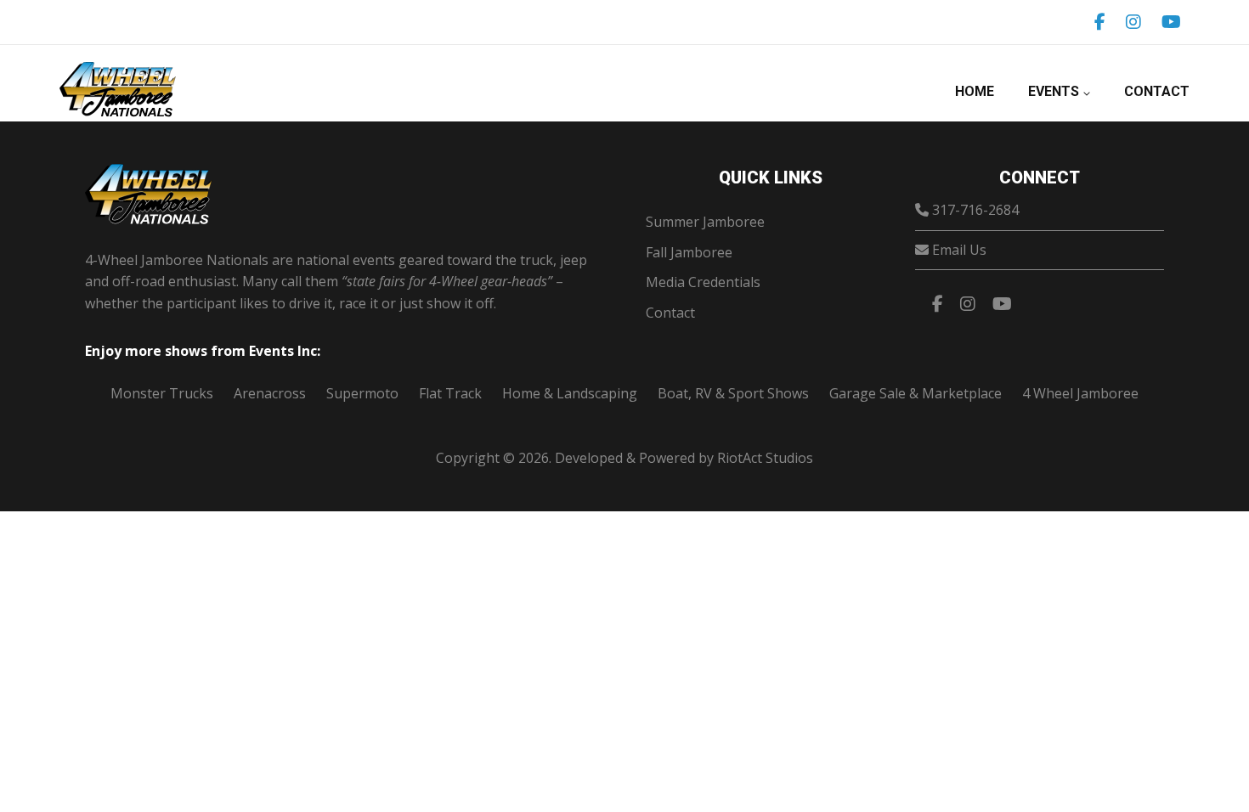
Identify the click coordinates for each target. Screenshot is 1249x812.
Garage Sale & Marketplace (915, 393)
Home (974, 91)
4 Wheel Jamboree (1080, 393)
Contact (1157, 91)
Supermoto (362, 393)
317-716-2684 (975, 209)
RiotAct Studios (765, 457)
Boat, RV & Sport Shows (733, 393)
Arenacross (270, 393)
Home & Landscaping (569, 393)
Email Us (959, 249)
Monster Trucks (161, 393)
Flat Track (450, 393)
